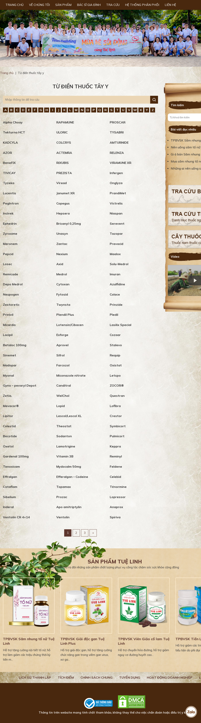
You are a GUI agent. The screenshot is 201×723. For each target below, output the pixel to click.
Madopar (10, 365)
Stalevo (116, 345)
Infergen (116, 173)
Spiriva (115, 517)
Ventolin (62, 517)
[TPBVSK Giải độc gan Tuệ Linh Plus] (86, 606)
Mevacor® (11, 406)
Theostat (63, 426)
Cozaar (115, 335)
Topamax (63, 487)
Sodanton (64, 436)
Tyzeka (8, 183)
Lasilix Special (120, 325)
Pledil (114, 315)
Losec (7, 264)
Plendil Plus (65, 315)
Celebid (115, 477)
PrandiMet (118, 193)
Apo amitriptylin (68, 507)
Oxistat (116, 365)
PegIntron (11, 203)
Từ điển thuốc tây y (80, 86)
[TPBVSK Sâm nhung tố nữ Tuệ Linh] (29, 606)
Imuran (115, 274)
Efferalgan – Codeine (72, 477)
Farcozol (62, 365)
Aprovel (62, 345)
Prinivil (8, 315)
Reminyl (116, 456)
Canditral (63, 385)
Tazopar (116, 234)
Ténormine (118, 487)
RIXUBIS (62, 163)
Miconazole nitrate (71, 375)
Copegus (63, 203)
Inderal (8, 507)
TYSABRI (117, 132)
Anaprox (116, 507)
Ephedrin (10, 223)
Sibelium (9, 497)
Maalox (115, 254)
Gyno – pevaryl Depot (19, 385)
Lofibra (115, 406)
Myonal (8, 375)
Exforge (62, 335)
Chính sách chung (96, 677)
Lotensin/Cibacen (69, 325)
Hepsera (63, 213)
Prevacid (116, 244)
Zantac (61, 244)
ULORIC (62, 132)
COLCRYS (63, 142)
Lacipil (8, 335)
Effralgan (10, 477)
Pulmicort (117, 436)
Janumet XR (65, 193)
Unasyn (62, 234)
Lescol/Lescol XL (69, 416)
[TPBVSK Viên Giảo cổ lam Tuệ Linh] (144, 606)
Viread (61, 183)
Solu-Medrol (119, 264)
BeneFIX (9, 163)
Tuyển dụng (129, 677)
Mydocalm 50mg (68, 466)
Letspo (115, 375)
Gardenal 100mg (16, 456)
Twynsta (63, 305)
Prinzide (116, 305)
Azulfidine (117, 284)
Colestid (9, 426)
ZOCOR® (117, 385)
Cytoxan (62, 284)
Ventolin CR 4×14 (16, 517)
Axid (59, 264)
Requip (115, 355)
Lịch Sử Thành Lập (35, 677)
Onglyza (116, 183)
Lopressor (118, 497)
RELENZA (117, 153)
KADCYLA (10, 142)
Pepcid (8, 254)
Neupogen (11, 294)
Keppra (115, 446)
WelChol (62, 396)
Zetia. (7, 396)
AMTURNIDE (119, 142)
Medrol (61, 274)
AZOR (7, 153)
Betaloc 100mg (14, 345)
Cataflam (10, 487)
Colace (115, 294)
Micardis (9, 325)
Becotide (10, 436)
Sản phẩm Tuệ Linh (115, 561)
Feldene (116, 466)
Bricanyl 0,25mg (68, 223)
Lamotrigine (65, 446)
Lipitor (8, 416)
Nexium (62, 254)
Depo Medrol (13, 284)
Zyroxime (10, 234)
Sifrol (60, 355)
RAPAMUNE (65, 122)
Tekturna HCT (14, 132)
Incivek (8, 213)
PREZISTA (64, 173)
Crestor (116, 416)
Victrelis (116, 203)
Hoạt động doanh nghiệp (169, 677)
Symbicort (118, 426)
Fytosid (62, 294)
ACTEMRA (64, 153)
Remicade (10, 274)
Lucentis (9, 193)
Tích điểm (66, 677)
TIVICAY (9, 173)
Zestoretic (11, 305)
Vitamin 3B (64, 456)
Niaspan (116, 213)
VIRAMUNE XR (120, 163)
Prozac (61, 497)
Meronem (10, 244)
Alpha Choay (13, 122)
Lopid (60, 406)
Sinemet (9, 355)
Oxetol (8, 446)
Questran (117, 396)
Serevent (117, 223)
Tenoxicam (11, 466)
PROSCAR (117, 122)
